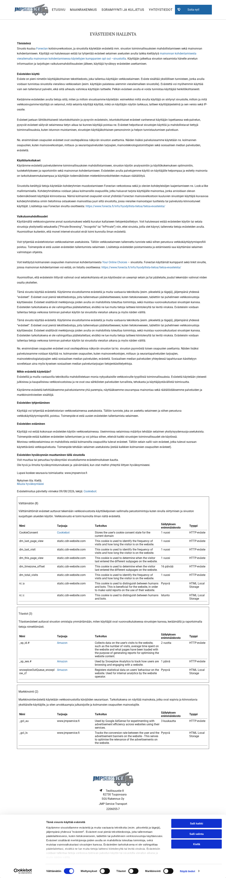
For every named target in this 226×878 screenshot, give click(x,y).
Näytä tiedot (187, 871)
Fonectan (42, 48)
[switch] (105, 871)
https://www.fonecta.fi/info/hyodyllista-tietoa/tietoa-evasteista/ (125, 206)
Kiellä (196, 844)
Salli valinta (196, 833)
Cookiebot (90, 491)
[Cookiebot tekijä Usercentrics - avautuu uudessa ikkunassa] (22, 871)
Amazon (62, 642)
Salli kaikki (196, 823)
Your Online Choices (114, 262)
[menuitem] (58, 10)
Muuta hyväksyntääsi (30, 484)
